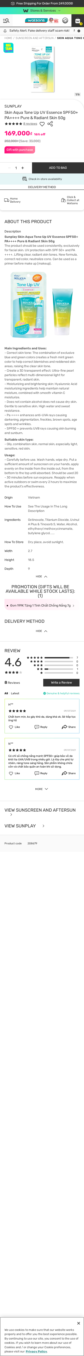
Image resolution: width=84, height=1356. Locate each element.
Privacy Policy (36, 1351)
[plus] (22, 168)
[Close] (79, 1323)
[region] (42, 1336)
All (6, 693)
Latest (15, 693)
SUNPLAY (13, 106)
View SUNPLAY (20, 826)
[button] (77, 20)
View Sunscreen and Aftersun (40, 810)
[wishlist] (42, 123)
